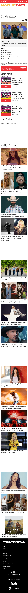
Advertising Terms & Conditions (8, 558)
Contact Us (4, 568)
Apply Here (4, 45)
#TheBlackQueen (15, 86)
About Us (4, 548)
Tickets (6, 86)
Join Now (23, 68)
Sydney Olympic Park (17, 98)
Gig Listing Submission (6, 566)
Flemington (14, 84)
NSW (23, 98)
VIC (18, 84)
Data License (22, 62)
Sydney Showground (17, 97)
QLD (19, 112)
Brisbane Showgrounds (17, 111)
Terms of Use (5, 553)
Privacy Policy (5, 550)
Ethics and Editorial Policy (7, 555)
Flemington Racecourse (17, 82)
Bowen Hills (15, 112)
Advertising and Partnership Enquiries (9, 563)
